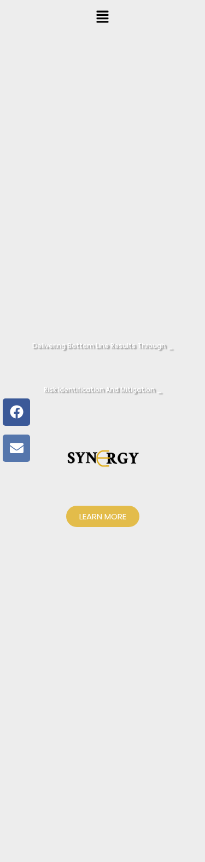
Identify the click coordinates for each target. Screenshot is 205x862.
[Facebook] (16, 412)
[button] (102, 17)
